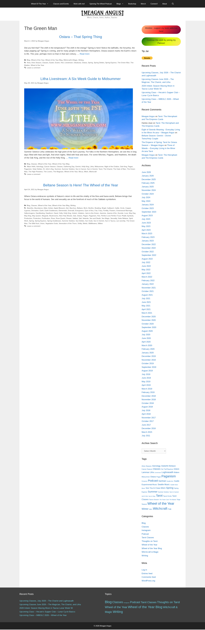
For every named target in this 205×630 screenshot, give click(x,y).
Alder (45, 208)
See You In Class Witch (155, 488)
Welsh (85, 223)
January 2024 (148, 205)
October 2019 (148, 363)
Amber (50, 208)
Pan (98, 216)
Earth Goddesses (51, 210)
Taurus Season (154, 499)
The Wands (172, 499)
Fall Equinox (168, 469)
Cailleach (110, 208)
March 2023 (147, 233)
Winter (145, 509)
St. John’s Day (48, 169)
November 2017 (149, 418)
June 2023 (146, 223)
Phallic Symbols (127, 216)
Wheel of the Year (37, 60)
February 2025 (148, 183)
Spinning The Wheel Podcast (100, 4)
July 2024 (146, 197)
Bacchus (73, 208)
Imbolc (74, 213)
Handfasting (40, 213)
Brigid (104, 208)
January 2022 (148, 284)
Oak (74, 216)
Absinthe (30, 208)
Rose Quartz (60, 218)
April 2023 (146, 230)
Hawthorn (49, 213)
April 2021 (146, 309)
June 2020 (146, 338)
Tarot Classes (148, 537)
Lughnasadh (167, 472)
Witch (86, 172)
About (164, 4)
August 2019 (147, 371)
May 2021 (146, 306)
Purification (46, 218)
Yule (169, 509)
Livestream (69, 63)
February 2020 (148, 349)
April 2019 (146, 385)
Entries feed (147, 573)
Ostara (84, 63)
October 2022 (148, 252)
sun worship (120, 221)
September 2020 (149, 327)
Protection (37, 218)
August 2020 (147, 331)
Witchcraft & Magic (70, 60)
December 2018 (149, 396)
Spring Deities (99, 63)
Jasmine (103, 213)
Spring (90, 63)
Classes (45, 63)
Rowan (69, 218)
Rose (53, 218)
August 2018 (147, 407)
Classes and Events (61, 4)
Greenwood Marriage (124, 210)
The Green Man (124, 63)
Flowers (112, 210)
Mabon (176, 472)
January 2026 (148, 176)
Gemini (78, 166)
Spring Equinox (111, 63)
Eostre (57, 63)
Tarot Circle (167, 496)
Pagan (130, 166)
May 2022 (146, 269)
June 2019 (146, 378)
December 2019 (149, 356)
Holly (61, 213)
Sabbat (75, 218)
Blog (28, 60)
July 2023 (146, 219)
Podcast (153, 480)
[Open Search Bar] (172, 4)
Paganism (28, 169)
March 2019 (147, 389)
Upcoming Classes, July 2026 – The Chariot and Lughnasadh (46, 601)
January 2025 (148, 187)
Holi (62, 63)
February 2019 (148, 392)
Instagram (146, 530)
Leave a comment (33, 68)
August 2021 (147, 295)
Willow (100, 223)
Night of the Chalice (111, 166)
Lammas (145, 472)
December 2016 (149, 428)
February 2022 (148, 280)
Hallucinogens (29, 213)
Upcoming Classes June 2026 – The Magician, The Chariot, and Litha (50, 604)
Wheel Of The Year (38, 4)
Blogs (118, 4)
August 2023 (147, 215)
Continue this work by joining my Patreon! (161, 41)
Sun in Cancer (81, 169)
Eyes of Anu (89, 210)
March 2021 (147, 313)
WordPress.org (148, 581)
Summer (58, 169)
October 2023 (148, 208)
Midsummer (99, 166)
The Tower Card (164, 499)
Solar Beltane (123, 218)
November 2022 (149, 248)
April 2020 (146, 342)
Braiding (98, 208)
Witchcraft (93, 172)
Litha (92, 166)
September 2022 (149, 255)
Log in (144, 570)
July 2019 (146, 374)
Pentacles (144, 481)
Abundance (38, 208)
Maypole (45, 216)
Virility (80, 223)
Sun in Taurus (110, 221)
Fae (96, 210)
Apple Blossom (59, 208)
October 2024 (148, 194)
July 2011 (146, 436)
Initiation (81, 213)
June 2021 (146, 302)
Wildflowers (92, 223)
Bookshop (132, 4)
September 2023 (149, 212)
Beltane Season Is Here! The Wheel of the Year (80, 185)
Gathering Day (69, 166)
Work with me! (79, 4)
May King (27, 216)
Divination (35, 210)
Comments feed (149, 577)
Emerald (71, 210)
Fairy (100, 210)
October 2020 (148, 324)
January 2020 (148, 353)
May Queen (36, 216)
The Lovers (48, 172)
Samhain (162, 481)
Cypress (27, 210)
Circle (122, 208)
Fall (162, 469)
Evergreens (79, 210)
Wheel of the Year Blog (54, 60)
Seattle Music (164, 484)
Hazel (56, 213)
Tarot (100, 169)
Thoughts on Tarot (150, 541)
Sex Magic (105, 218)
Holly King (85, 166)
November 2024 (149, 190)
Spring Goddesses (54, 221)
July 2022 (146, 262)
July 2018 (146, 410)
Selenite (86, 218)
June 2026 (146, 172)
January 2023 (148, 241)
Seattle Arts (170, 481)
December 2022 (149, 244)
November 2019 (149, 360)
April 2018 (146, 414)
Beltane (80, 208)
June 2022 (146, 266)
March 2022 (147, 277)
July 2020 (146, 334)
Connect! (154, 4)
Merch (143, 4)
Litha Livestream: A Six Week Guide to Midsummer (80, 79)
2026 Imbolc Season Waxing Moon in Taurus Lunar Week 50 (46, 608)
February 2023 (148, 237)
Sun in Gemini (92, 169)
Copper (128, 208)
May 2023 (146, 226)
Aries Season (36, 63)
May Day (132, 213)
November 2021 (149, 288)
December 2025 (149, 179)
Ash (67, 208)
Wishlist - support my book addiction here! (161, 29)
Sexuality (113, 218)
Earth (42, 210)
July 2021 (146, 298)
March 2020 (147, 345)
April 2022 (146, 273)
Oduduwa (77, 63)
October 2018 (148, 403)
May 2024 (146, 201)
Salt (80, 218)
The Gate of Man (119, 169)
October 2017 (148, 421)
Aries (29, 63)
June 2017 (146, 425)
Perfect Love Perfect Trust (111, 216)
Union (42, 223)
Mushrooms (53, 216)
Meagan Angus (148, 116)
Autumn (165, 466)
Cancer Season (50, 166)
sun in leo (145, 496)
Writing (81, 60)
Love (126, 213)
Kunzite (120, 213)
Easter (51, 63)
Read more (84, 54)
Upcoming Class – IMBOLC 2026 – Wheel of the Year (43, 615)
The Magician (58, 172)
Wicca (81, 172)
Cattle (117, 208)
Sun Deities (80, 221)
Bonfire (91, 208)
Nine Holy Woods (65, 216)
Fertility (105, 210)
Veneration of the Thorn (68, 223)
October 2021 (148, 291)
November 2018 (149, 399)
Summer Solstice (68, 169)
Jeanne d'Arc (112, 213)
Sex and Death (95, 218)
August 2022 (147, 259)
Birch (85, 208)
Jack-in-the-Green (92, 213)
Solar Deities (37, 169)
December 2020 (149, 316)
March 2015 (147, 432)
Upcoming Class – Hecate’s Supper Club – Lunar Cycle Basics (47, 612)
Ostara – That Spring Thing (80, 37)
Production (28, 218)
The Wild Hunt (33, 223)
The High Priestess (35, 172)
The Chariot (107, 169)
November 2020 (149, 320)
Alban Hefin (31, 166)
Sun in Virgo (152, 496)
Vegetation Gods (51, 223)
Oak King (123, 166)
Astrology (39, 166)
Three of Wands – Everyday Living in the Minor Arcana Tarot (158, 148)
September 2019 (149, 367)
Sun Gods (89, 221)
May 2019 (146, 381)
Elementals (63, 210)
